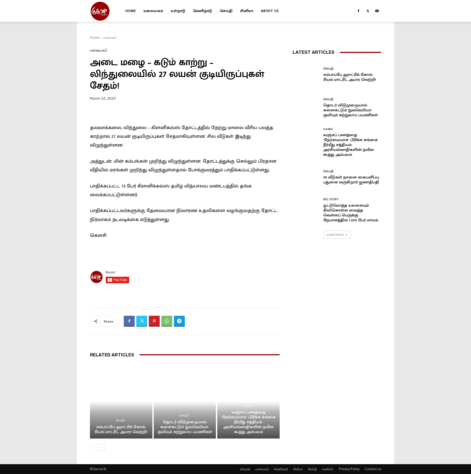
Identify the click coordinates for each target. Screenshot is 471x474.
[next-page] (102, 447)
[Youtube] (377, 11)
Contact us (373, 469)
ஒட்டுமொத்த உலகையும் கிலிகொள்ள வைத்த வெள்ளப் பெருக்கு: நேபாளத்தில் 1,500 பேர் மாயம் (350, 212)
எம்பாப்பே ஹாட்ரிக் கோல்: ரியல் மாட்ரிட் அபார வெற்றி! (121, 429)
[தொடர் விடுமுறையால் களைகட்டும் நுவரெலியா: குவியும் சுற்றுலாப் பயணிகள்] (185, 401)
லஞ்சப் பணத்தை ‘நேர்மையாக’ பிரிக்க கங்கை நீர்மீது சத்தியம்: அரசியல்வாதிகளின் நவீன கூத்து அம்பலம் (248, 422)
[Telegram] (179, 321)
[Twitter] (368, 11)
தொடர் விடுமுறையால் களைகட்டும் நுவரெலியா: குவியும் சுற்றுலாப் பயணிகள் (185, 427)
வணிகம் (328, 469)
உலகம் (248, 405)
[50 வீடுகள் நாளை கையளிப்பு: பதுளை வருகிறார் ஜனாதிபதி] (306, 177)
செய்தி (226, 11)
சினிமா (246, 11)
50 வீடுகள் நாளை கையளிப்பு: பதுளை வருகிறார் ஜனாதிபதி (351, 180)
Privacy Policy (349, 469)
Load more (335, 234)
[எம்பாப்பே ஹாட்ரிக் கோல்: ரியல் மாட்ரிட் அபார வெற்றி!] (121, 401)
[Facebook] (358, 11)
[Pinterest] (154, 321)
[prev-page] (93, 447)
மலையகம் (153, 11)
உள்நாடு (178, 11)
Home (130, 11)
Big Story (331, 199)
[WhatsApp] (166, 321)
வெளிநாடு (202, 11)
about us (270, 11)
